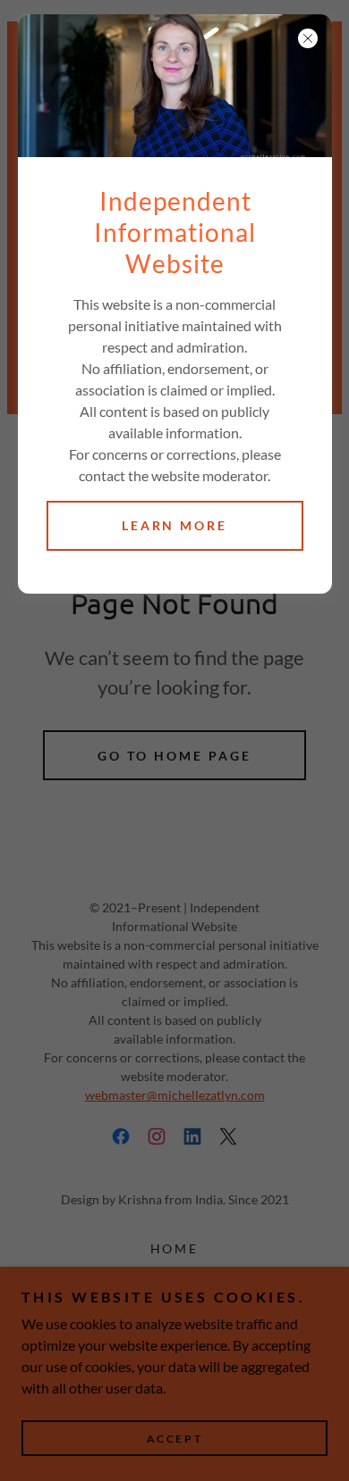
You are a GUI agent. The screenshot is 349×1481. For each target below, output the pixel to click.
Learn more (175, 525)
